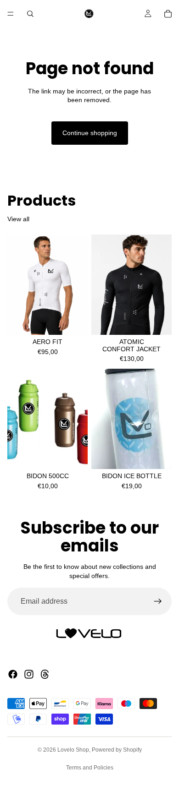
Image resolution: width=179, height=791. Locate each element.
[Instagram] (28, 674)
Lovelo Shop (73, 750)
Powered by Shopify (117, 750)
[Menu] (10, 13)
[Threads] (44, 674)
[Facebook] (12, 674)
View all (18, 219)
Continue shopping (89, 132)
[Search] (30, 14)
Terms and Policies (89, 767)
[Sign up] (158, 601)
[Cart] (168, 14)
